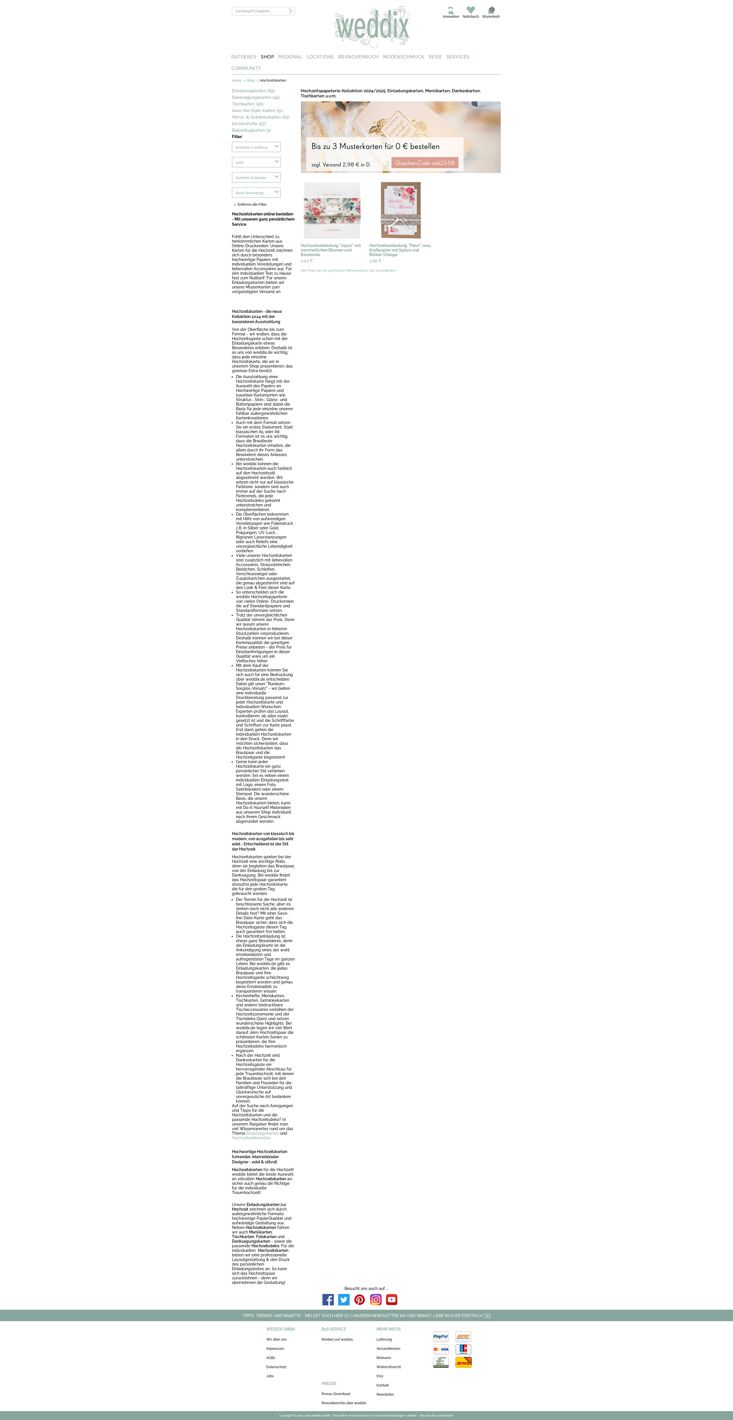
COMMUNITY (246, 68)
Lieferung (384, 1339)
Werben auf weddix (337, 1339)
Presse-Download (336, 1394)
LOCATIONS (320, 57)
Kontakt (383, 1385)
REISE (435, 57)
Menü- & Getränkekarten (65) (260, 117)
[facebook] (328, 1300)
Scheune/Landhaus (252, 148)
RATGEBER (244, 57)
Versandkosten (388, 1349)
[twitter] (344, 1300)
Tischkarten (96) (247, 104)
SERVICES (458, 57)
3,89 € (376, 260)
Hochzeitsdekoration (251, 1138)
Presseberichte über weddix (344, 1403)
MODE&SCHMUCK (403, 57)
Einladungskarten (262, 1133)
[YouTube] (392, 1300)
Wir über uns (276, 1339)
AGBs (270, 1358)
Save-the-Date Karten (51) (257, 110)
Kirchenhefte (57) (249, 123)
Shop (251, 80)
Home (237, 80)
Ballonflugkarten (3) (251, 130)
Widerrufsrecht (389, 1367)
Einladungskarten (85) (253, 90)
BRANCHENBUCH (358, 57)
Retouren (384, 1358)
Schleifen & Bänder (251, 178)
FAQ (380, 1376)
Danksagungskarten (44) (255, 97)
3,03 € (308, 260)
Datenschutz (276, 1367)
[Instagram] (376, 1300)
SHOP (267, 57)
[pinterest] (360, 1300)
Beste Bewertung (249, 193)
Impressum (275, 1349)
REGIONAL (290, 57)
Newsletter (385, 1394)
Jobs (270, 1376)
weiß (239, 163)
